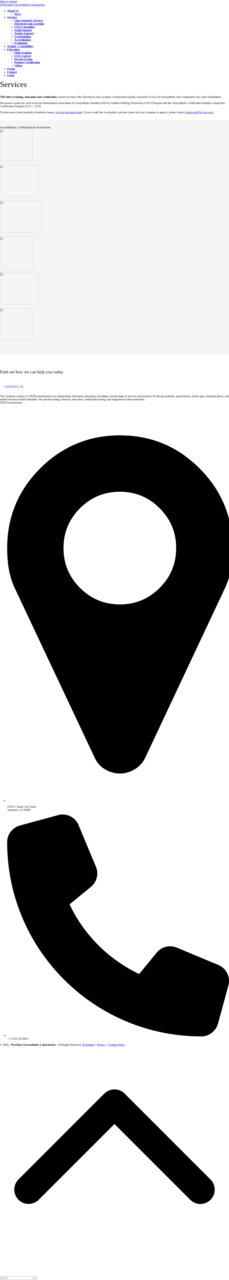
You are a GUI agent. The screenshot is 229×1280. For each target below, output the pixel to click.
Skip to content (8, 1)
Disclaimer (88, 1044)
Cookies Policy (116, 1044)
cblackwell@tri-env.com (199, 112)
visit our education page (68, 112)
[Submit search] (35, 1278)
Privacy (101, 1044)
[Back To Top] (114, 1274)
